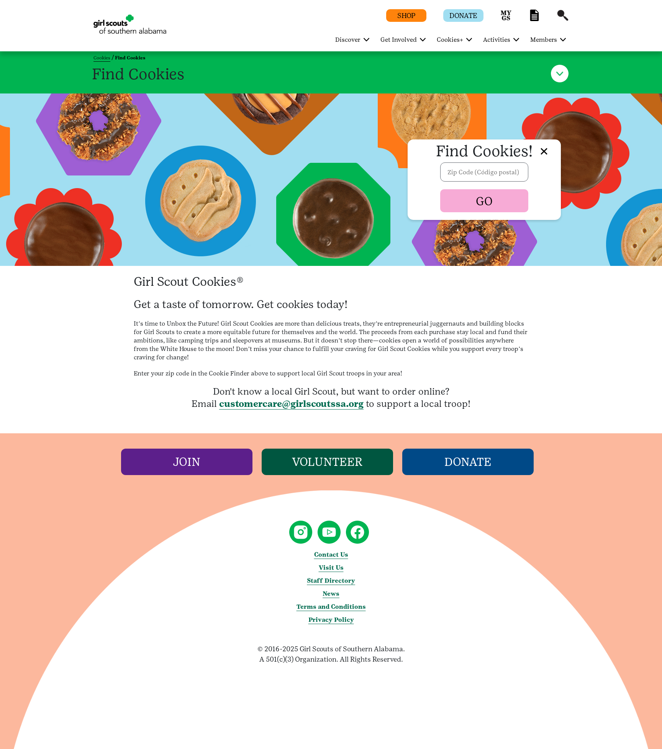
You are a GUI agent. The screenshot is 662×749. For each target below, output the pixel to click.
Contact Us (331, 554)
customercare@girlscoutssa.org (291, 403)
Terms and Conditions (331, 606)
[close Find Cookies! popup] (544, 151)
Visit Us (331, 567)
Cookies (101, 58)
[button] (506, 19)
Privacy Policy (331, 619)
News (331, 593)
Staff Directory (331, 580)
